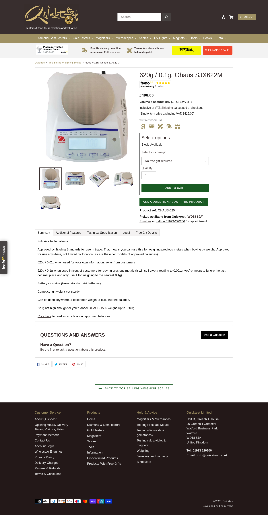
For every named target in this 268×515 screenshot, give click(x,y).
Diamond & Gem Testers (104, 425)
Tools (90, 447)
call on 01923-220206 (170, 221)
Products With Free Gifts (104, 463)
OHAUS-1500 (98, 308)
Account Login (44, 446)
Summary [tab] (44, 232)
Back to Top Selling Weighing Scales (137, 388)
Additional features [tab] (68, 232)
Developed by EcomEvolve (218, 505)
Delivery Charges (46, 462)
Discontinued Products (102, 458)
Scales (91, 441)
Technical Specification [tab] (102, 232)
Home (91, 419)
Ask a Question (214, 335)
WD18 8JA (195, 216)
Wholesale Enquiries (49, 451)
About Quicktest (46, 419)
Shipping (167, 107)
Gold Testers (95, 430)
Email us (145, 221)
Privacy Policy (44, 457)
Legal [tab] (126, 232)
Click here (44, 316)
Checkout (247, 17)
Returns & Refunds (48, 468)
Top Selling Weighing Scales (65, 62)
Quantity (146, 168)
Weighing (143, 450)
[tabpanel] (134, 278)
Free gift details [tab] (146, 232)
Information (94, 452)
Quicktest (40, 62)
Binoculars (144, 462)
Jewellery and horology (152, 456)
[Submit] (166, 17)
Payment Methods (47, 435)
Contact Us (42, 440)
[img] (177, 126)
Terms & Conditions (48, 474)
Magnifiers (94, 436)
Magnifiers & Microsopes (154, 419)
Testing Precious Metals (153, 425)
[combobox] (139, 17)
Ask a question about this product (173, 201)
